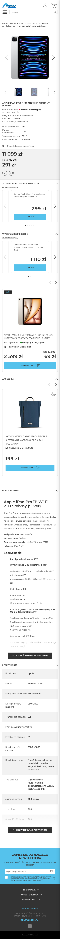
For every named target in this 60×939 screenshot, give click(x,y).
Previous (5, 206)
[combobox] (33, 12)
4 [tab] (31, 225)
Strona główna (9, 23)
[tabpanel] (30, 206)
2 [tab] (27, 225)
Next (55, 206)
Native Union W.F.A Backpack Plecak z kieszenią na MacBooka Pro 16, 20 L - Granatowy (26, 440)
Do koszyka (26, 365)
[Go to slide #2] (34, 92)
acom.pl (35, 935)
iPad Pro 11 (43, 23)
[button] (45, 5)
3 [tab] (29, 225)
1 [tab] (25, 225)
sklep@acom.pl (29, 920)
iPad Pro (31, 23)
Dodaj (30, 216)
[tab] (30, 183)
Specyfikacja (9, 665)
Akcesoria (8, 379)
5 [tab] (33, 225)
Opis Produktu (10, 490)
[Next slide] (53, 57)
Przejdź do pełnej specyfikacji (20, 146)
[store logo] (15, 5)
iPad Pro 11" (19, 546)
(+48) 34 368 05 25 (30, 909)
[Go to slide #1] (18, 92)
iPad (21, 23)
